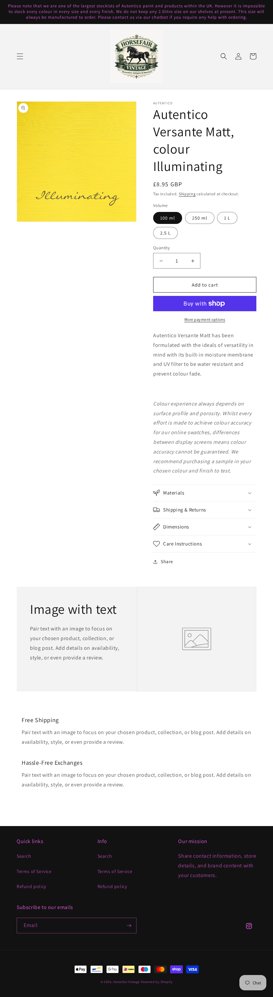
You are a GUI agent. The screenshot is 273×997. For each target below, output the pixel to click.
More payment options (204, 319)
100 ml (167, 218)
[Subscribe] (129, 925)
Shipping (187, 193)
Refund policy (31, 886)
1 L (227, 218)
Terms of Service (34, 871)
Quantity (161, 248)
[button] (20, 56)
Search (24, 856)
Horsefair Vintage (126, 982)
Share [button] (167, 561)
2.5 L (165, 233)
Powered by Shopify (157, 982)
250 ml (199, 218)
